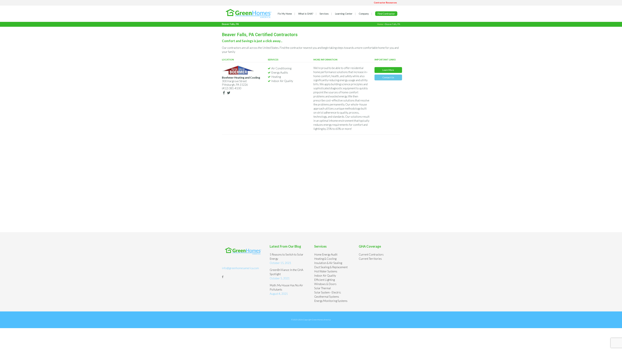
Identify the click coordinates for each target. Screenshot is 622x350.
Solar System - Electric (327, 292)
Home (380, 24)
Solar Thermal (322, 288)
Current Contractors (371, 254)
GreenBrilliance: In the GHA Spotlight (286, 272)
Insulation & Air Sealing (328, 263)
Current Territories (370, 258)
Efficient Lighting (324, 279)
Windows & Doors (325, 284)
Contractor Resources (385, 2)
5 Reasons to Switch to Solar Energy (286, 256)
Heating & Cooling (325, 258)
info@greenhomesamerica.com (240, 268)
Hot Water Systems (325, 271)
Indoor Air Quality (325, 275)
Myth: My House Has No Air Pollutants (286, 287)
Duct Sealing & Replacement (331, 267)
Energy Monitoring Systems (330, 301)
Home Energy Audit (325, 254)
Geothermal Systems (326, 296)
